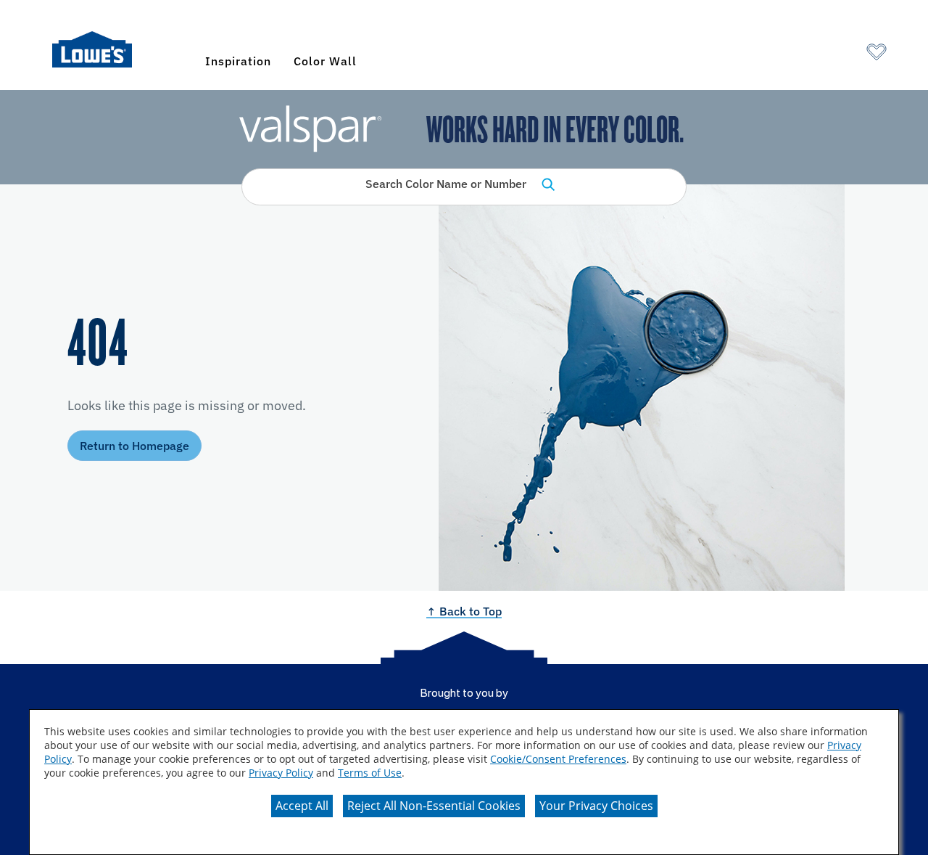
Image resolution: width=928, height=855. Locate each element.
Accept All (302, 806)
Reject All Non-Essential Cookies (434, 806)
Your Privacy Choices (596, 806)
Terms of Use (370, 773)
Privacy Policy (281, 773)
